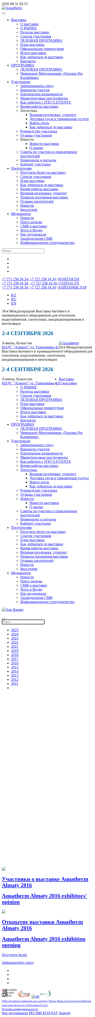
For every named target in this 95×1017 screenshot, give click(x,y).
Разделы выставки (34, 32)
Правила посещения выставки (44, 197)
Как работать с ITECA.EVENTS (45, 102)
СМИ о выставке (33, 226)
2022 (14, 642)
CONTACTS (69, 283)
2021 (14, 646)
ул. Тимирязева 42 (44, 347)
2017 (14, 659)
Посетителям (21, 168)
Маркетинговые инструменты (44, 98)
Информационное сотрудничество (47, 243)
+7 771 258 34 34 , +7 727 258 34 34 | (30, 283)
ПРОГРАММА (22, 65)
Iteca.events (28, 210)
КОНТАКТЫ (68, 279)
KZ (13, 295)
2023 (14, 638)
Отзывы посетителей (36, 201)
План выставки (32, 45)
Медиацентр (21, 214)
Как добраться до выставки (41, 57)
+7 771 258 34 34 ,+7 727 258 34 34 (29, 287)
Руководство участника (38, 131)
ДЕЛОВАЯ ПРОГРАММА (41, 40)
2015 (14, 667)
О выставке (29, 24)
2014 (14, 671)
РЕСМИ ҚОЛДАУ (43, 1013)
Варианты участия (34, 90)
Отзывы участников (36, 135)
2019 (14, 651)
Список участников (35, 36)
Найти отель (39, 123)
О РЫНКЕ (28, 28)
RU (13, 299)
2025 (14, 630)
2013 (14, 675)
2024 (14, 634)
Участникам (20, 82)
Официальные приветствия (42, 49)
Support (64, 1013)
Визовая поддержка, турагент (53, 115)
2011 (14, 684)
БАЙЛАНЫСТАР (72, 287)
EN (13, 303)
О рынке (36, 148)
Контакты (28, 61)
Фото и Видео (31, 230)
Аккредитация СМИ (36, 238)
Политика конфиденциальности (20, 1009)
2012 (14, 679)
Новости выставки (44, 144)
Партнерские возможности (41, 94)
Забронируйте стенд (18, 963)
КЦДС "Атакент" (16, 347)
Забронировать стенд (36, 86)
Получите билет (14, 955)
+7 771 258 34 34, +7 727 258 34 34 (29, 279)
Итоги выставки (33, 53)
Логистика (28, 470)
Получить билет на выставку (43, 172)
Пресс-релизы (31, 222)
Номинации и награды (38, 160)
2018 (14, 655)
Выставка (18, 20)
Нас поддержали (33, 234)
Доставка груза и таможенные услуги (59, 119)
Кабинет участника (35, 164)
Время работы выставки (39, 106)
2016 (14, 663)
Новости (27, 205)
